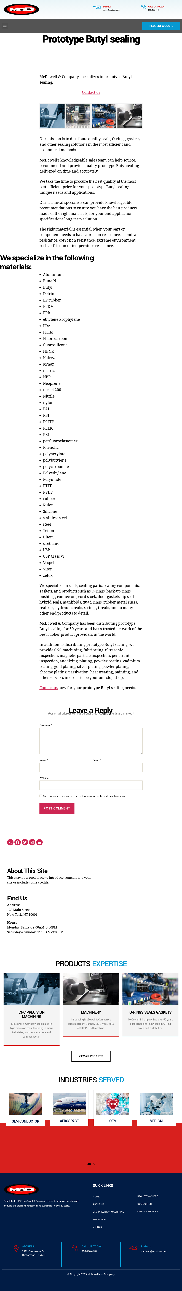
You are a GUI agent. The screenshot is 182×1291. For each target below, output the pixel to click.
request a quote (147, 1196)
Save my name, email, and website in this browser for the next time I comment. (84, 796)
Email (97, 760)
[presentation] (7, 1124)
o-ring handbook (148, 1211)
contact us (144, 1204)
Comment (45, 725)
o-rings (97, 1227)
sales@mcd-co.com (111, 10)
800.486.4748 (153, 10)
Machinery (99, 1219)
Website (44, 778)
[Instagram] (32, 842)
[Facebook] (17, 842)
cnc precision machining (108, 1211)
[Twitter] (25, 842)
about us (98, 1204)
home (96, 1196)
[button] (5, 26)
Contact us (91, 92)
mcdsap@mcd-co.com (153, 1251)
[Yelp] (10, 842)
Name (43, 760)
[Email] (39, 842)
